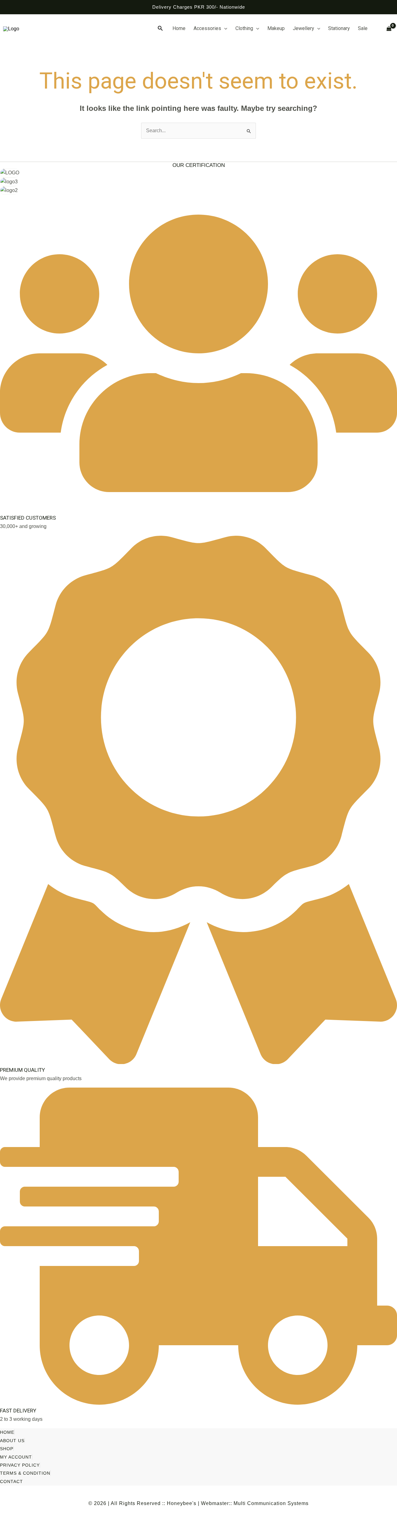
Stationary (339, 28)
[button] (160, 28)
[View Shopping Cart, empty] (386, 28)
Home (178, 28)
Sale (363, 28)
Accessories (207, 28)
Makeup (276, 28)
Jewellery (303, 28)
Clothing (244, 28)
